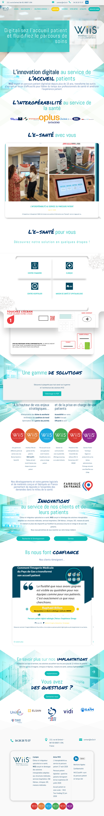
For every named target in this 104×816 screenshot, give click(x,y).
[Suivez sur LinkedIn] (87, 2)
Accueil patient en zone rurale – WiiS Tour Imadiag (59, 790)
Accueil (16, 9)
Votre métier (74, 9)
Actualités (83, 9)
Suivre (82, 758)
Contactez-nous (94, 9)
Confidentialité (78, 768)
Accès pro (55, 9)
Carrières (65, 9)
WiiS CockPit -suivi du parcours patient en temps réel (80, 775)
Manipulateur (58, 623)
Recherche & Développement (33, 538)
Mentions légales (79, 764)
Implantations (52, 673)
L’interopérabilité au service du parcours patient (52, 206)
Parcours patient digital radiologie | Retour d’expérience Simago (52, 618)
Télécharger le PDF (52, 393)
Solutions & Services (40, 9)
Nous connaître (25, 9)
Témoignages (66, 623)
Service (71, 538)
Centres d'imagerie (50, 623)
